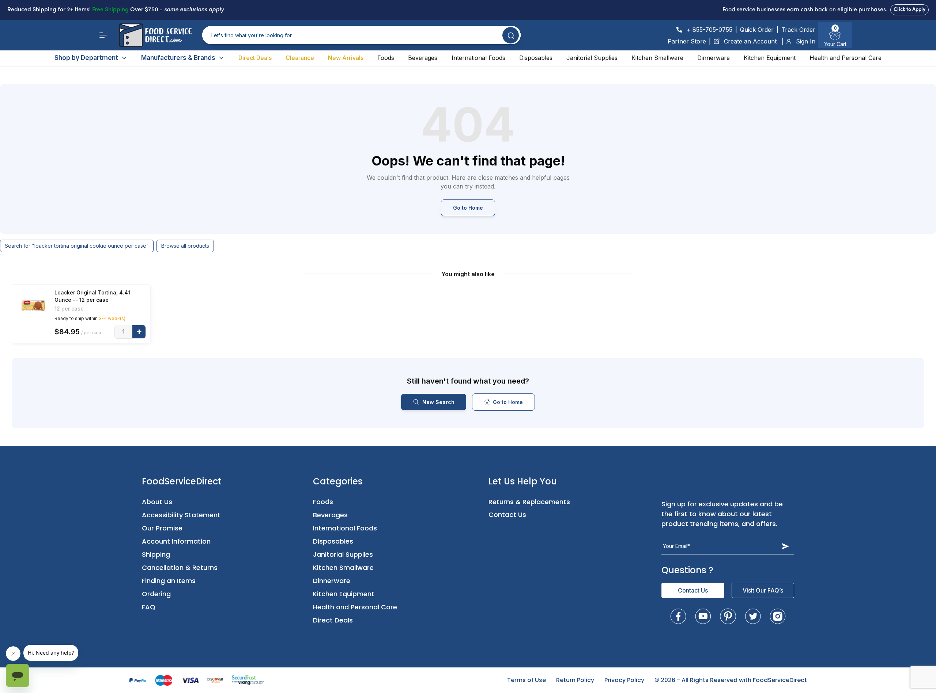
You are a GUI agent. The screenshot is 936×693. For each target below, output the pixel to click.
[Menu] (103, 35)
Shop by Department (86, 57)
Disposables (535, 57)
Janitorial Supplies (592, 57)
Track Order (798, 29)
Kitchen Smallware (657, 57)
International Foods (478, 57)
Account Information (176, 541)
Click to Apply (909, 9)
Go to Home (468, 208)
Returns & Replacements (529, 501)
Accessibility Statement (181, 514)
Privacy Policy (624, 680)
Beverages (422, 57)
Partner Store (687, 41)
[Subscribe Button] (785, 546)
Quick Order (757, 29)
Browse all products (185, 246)
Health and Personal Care (845, 57)
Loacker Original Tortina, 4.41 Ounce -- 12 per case (92, 296)
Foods (385, 57)
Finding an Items (169, 580)
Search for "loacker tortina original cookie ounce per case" (77, 246)
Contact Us (507, 514)
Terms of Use (526, 680)
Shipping (156, 554)
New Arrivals (345, 57)
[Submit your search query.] (510, 35)
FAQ (148, 607)
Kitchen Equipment (770, 57)
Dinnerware (713, 57)
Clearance (300, 57)
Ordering (156, 593)
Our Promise (162, 528)
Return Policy (575, 680)
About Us (157, 501)
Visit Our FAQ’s (763, 590)
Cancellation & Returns (180, 567)
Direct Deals (255, 57)
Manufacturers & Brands (178, 57)
